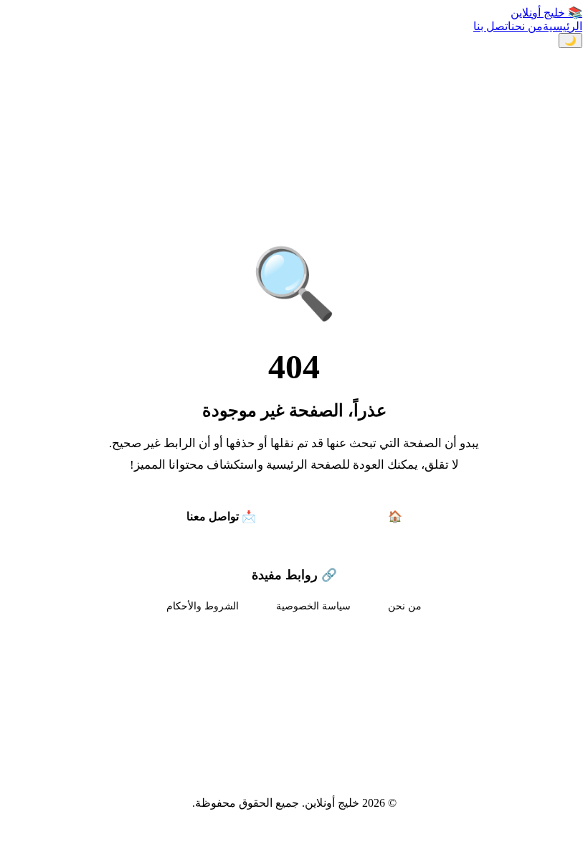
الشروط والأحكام (202, 606)
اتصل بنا (492, 26)
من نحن (527, 26)
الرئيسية (562, 26)
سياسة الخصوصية (313, 606)
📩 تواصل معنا (221, 516)
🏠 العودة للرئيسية (357, 516)
